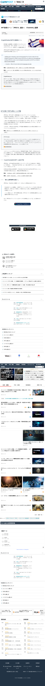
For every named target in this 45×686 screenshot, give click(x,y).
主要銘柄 (18, 6)
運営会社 (38, 666)
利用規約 (38, 663)
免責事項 (27, 663)
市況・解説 (11, 6)
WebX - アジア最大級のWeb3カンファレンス (32, 671)
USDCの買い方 (7, 337)
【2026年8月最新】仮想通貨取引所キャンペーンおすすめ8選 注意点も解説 (19, 398)
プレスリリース (30, 6)
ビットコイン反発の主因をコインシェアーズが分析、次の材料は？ (33, 489)
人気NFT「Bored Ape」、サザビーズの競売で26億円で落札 (19, 175)
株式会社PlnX (19, 312)
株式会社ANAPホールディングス (22, 322)
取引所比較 (38, 6)
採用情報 (3, 8)
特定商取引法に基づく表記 (12, 671)
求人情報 (17, 663)
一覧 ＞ (42, 369)
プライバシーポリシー (27, 667)
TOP (2, 6)
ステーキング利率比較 (20, 4)
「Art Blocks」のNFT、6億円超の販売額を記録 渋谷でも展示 (20, 173)
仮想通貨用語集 (8, 86)
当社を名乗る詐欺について (17, 667)
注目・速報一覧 (38, 514)
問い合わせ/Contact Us (7, 667)
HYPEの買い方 (7, 349)
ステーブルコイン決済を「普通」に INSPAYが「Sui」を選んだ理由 (24, 304)
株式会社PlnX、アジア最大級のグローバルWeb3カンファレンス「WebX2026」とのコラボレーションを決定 (25, 612)
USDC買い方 (13, 4)
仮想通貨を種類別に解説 (10, 256)
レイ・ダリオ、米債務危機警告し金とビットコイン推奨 (14, 495)
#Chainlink (23, 56)
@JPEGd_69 (7, 56)
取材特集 (23, 6)
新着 (6, 6)
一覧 (41, 273)
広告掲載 (7, 663)
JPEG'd (5, 33)
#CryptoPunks (37, 58)
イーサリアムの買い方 (8, 343)
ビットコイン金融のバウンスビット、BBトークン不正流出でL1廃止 (33, 443)
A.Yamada (4, 32)
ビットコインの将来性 (5, 4)
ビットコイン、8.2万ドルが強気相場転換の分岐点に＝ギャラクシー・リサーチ (11, 489)
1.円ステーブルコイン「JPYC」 (12, 518)
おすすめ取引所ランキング (11, 265)
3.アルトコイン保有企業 (34, 518)
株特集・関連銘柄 (29, 4)
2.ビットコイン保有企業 (24, 518)
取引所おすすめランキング (9, 332)
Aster (17, 307)
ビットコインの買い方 (10, 260)
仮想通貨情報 (32, 32)
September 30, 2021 (27, 64)
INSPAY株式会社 (19, 302)
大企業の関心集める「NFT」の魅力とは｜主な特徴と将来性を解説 (21, 67)
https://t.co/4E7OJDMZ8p (9, 61)
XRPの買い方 (7, 346)
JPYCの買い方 (7, 340)
